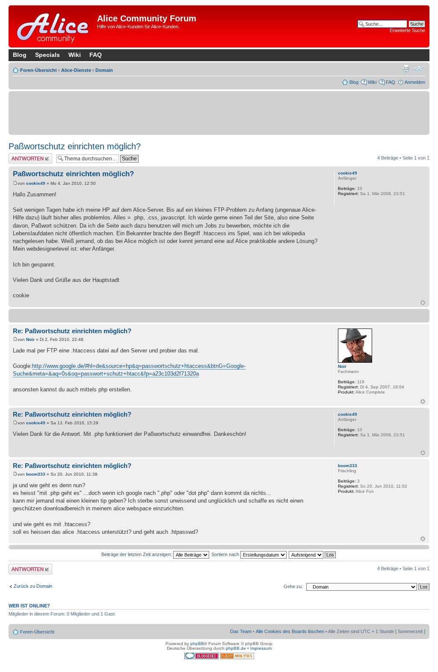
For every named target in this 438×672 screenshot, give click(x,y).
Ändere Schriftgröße (419, 68)
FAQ (95, 54)
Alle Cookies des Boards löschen (290, 631)
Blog (20, 54)
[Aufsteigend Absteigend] (313, 554)
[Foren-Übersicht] (54, 26)
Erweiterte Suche (407, 30)
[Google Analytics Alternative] (237, 657)
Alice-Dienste (76, 70)
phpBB (197, 643)
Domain (104, 70)
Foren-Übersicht (38, 70)
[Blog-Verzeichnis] (202, 657)
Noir (30, 339)
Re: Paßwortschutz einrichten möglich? (72, 331)
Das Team (241, 631)
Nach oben (422, 302)
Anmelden (415, 82)
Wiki (74, 54)
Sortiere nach (225, 554)
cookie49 (35, 183)
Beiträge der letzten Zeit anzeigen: (137, 554)
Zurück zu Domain (33, 586)
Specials (47, 54)
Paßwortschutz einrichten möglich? (75, 146)
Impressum (261, 648)
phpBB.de (236, 648)
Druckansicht (406, 68)
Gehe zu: (293, 586)
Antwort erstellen (26, 155)
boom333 (35, 474)
